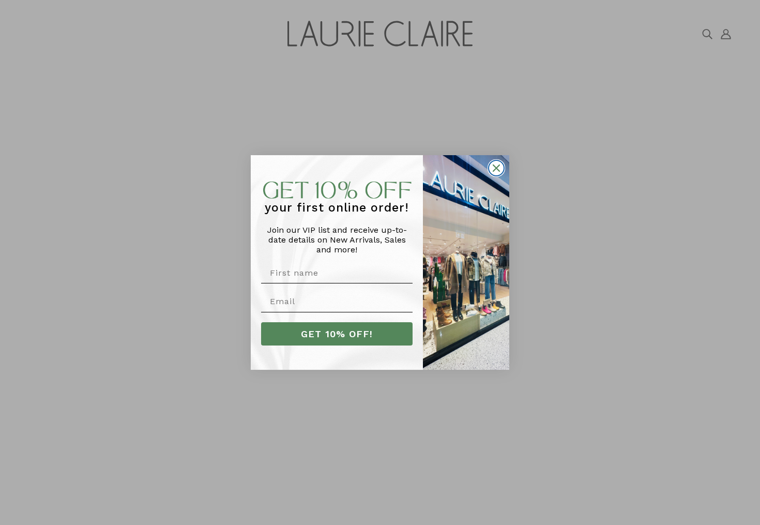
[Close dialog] (496, 168)
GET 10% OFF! (337, 333)
